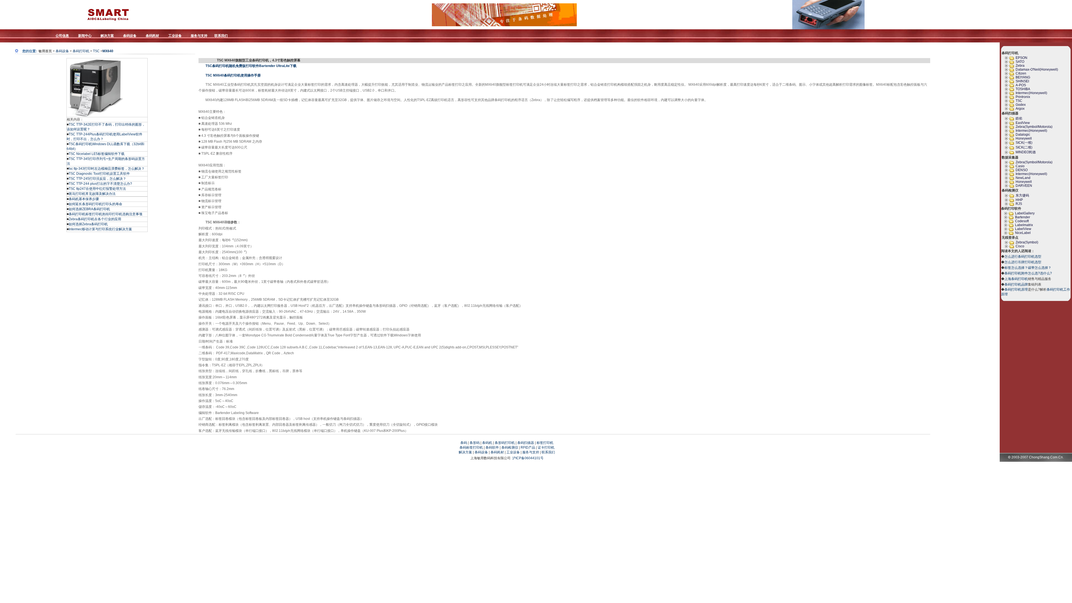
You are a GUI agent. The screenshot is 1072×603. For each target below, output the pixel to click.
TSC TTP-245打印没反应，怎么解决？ (97, 179)
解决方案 (465, 452)
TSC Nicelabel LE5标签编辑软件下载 (97, 154)
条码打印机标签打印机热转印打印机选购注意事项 (105, 214)
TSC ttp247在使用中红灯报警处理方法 (97, 189)
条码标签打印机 (471, 447)
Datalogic (1023, 135)
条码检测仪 (509, 447)
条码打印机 (81, 51)
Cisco (1020, 246)
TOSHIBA (1023, 89)
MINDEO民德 (1026, 152)
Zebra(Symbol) (1027, 242)
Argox (1020, 109)
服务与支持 (530, 452)
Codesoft (1022, 221)
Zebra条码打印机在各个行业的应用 (95, 219)
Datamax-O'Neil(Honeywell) (1037, 69)
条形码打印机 (505, 443)
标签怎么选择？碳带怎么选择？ (1027, 268)
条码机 (487, 443)
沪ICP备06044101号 (528, 458)
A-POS (1021, 85)
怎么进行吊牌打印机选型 (1022, 262)
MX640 (107, 51)
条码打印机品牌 (1016, 284)
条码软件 (492, 447)
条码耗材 (497, 452)
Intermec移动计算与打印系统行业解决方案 (100, 229)
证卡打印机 (546, 447)
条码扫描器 (525, 443)
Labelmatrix (1024, 225)
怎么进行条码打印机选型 (1022, 257)
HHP (1019, 200)
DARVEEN (1024, 186)
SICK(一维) (1024, 143)
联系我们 (548, 452)
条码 (463, 443)
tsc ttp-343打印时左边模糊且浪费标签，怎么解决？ (107, 169)
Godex (1021, 105)
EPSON (1021, 58)
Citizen (1021, 73)
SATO (1020, 62)
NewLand (1023, 178)
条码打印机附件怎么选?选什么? (1028, 273)
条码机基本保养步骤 (84, 199)
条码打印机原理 (1016, 289)
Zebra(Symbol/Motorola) (1034, 127)
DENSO (1022, 170)
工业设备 (513, 452)
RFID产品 (528, 447)
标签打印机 (545, 443)
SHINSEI (1022, 81)
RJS (1019, 204)
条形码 (475, 443)
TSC (96, 51)
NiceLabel (1023, 233)
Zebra (1020, 66)
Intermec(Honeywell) (1031, 93)
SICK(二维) (1024, 147)
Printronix (1023, 97)
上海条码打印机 (1016, 279)
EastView (1023, 123)
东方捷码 (1022, 195)
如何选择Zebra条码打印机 (88, 224)
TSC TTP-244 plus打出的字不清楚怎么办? (100, 184)
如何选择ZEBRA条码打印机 (89, 209)
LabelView (1023, 229)
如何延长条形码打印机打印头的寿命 (95, 204)
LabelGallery (1025, 213)
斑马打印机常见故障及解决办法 (92, 194)
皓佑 (1019, 118)
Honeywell (1024, 138)
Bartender (1022, 217)
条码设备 (62, 51)
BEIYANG (1023, 77)
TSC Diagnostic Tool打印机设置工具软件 (99, 174)
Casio (1020, 166)
